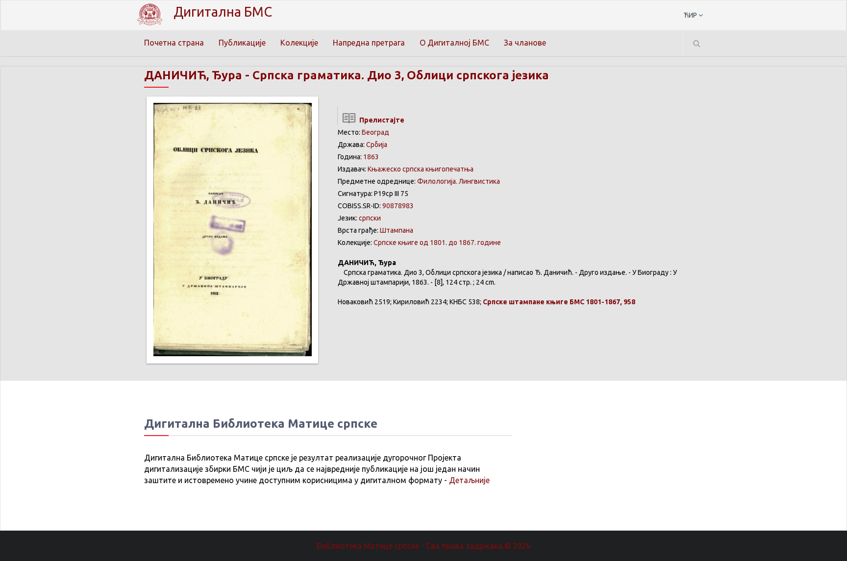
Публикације (242, 42)
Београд (375, 132)
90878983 (398, 206)
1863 (371, 157)
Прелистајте (380, 120)
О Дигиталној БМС (454, 42)
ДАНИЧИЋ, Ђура (193, 75)
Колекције (299, 42)
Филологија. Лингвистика (458, 181)
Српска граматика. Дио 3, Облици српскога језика (400, 75)
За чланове (525, 42)
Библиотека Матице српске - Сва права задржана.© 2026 (423, 545)
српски (370, 218)
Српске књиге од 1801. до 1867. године (437, 242)
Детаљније (469, 480)
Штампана (396, 230)
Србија (376, 144)
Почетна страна (174, 42)
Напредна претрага (369, 42)
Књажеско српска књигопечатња (420, 169)
